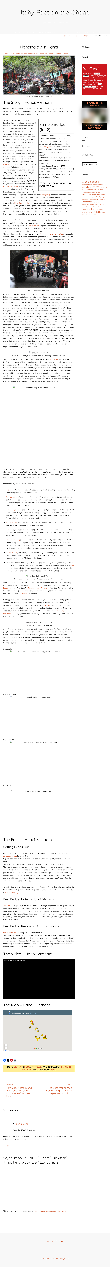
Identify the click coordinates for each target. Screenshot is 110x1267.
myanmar (99, 204)
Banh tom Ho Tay (13, 540)
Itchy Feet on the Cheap (53, 1258)
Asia (70, 36)
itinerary (84, 199)
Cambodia (90, 189)
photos (84, 206)
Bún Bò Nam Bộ (9, 932)
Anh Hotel (54, 359)
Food (27, 1067)
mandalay (101, 202)
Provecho (23, 593)
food (98, 197)
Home (65, 36)
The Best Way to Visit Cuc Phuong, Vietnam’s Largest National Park (59, 1089)
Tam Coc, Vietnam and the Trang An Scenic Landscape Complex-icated (19, 1090)
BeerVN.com (46, 605)
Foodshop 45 (8, 588)
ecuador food (93, 194)
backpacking (92, 181)
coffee (91, 192)
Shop (94, 32)
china (101, 189)
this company (8, 164)
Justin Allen (22, 1124)
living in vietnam (100, 199)
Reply (8, 1146)
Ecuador (85, 194)
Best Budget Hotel (33, 53)
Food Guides (67, 32)
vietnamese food (101, 215)
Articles (36, 1067)
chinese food (86, 192)
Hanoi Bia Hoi (33, 226)
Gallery (102, 197)
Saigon (87, 206)
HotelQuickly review (22, 203)
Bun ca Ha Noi (11, 522)
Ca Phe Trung (11, 552)
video (84, 214)
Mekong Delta (85, 204)
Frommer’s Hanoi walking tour (51, 234)
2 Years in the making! (95, 104)
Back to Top (55, 1241)
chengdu (96, 189)
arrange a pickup (10, 856)
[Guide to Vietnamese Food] (94, 123)
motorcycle (92, 204)
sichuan (92, 207)
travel (97, 211)
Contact (86, 32)
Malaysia (96, 202)
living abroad (92, 199)
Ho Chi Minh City (11, 892)
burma (105, 187)
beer (105, 184)
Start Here (17, 32)
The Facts (24, 53)
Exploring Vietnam (81, 36)
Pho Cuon (10, 490)
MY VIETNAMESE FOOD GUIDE (94, 126)
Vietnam (18, 1067)
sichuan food (97, 206)
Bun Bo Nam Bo (12, 497)
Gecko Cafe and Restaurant (39, 588)
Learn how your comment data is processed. (51, 1211)
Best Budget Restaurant (47, 53)
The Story (6, 53)
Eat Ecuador (96, 192)
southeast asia (95, 209)
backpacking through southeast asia (92, 184)
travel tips (102, 212)
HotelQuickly (48, 147)
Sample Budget (15, 53)
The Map (65, 53)
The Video (58, 53)
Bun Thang (10, 510)
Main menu (87, 201)
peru (103, 204)
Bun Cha (9, 530)
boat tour (84, 187)
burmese (84, 189)
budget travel (94, 186)
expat (99, 194)
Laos (87, 199)
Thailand (90, 212)
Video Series (38, 32)
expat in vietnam (91, 197)
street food (84, 212)
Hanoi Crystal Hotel (11, 186)
